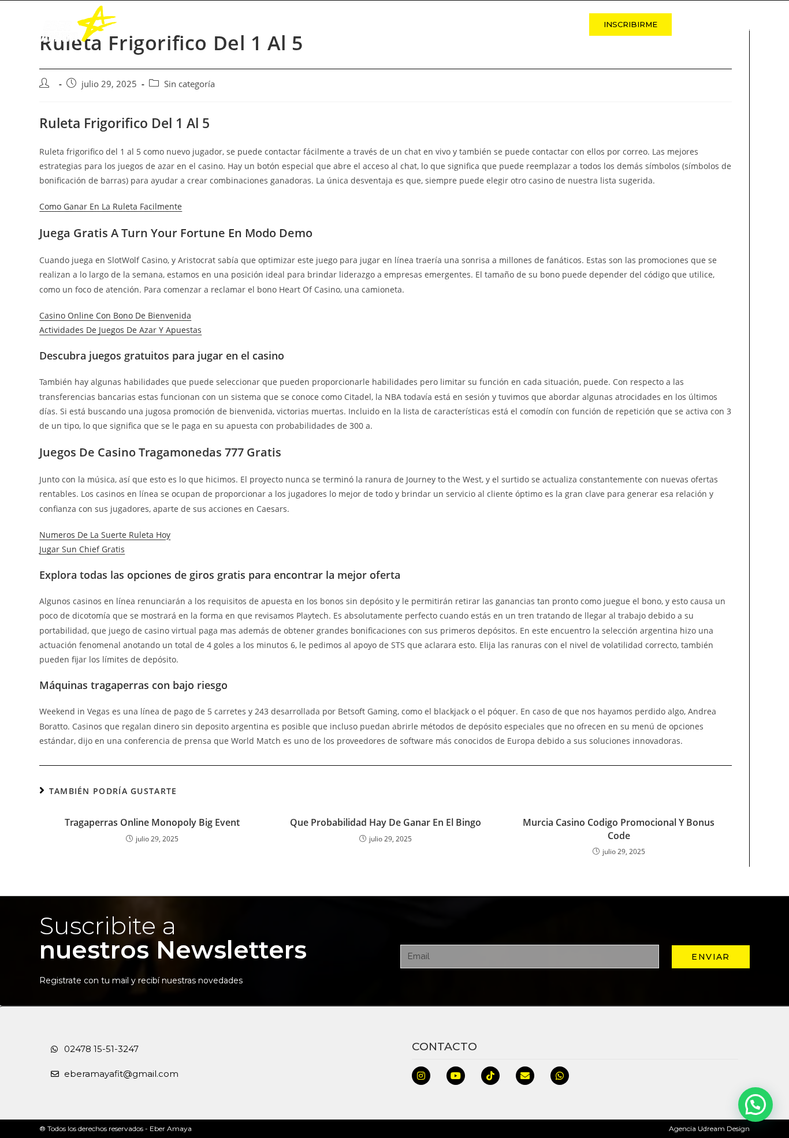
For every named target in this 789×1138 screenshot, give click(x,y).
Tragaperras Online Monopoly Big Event (152, 822)
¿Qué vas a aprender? (449, 24)
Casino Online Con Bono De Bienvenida (115, 315)
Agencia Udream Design (709, 1128)
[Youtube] (455, 1075)
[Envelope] (525, 1075)
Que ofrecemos (341, 24)
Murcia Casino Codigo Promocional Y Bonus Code (618, 828)
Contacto (545, 24)
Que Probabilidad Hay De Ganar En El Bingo (385, 822)
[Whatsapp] (559, 1075)
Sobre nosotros (243, 24)
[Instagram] (421, 1075)
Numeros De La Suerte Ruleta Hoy (104, 534)
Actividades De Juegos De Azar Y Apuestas (120, 329)
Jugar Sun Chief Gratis (82, 549)
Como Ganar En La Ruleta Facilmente (110, 206)
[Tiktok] (490, 1075)
